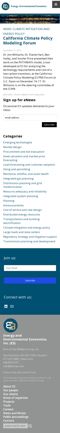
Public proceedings (15, 417)
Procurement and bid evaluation (23, 151)
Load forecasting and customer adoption (29, 164)
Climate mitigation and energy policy (28, 94)
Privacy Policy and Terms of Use (19, 372)
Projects (8, 401)
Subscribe (30, 280)
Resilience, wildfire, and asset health (26, 174)
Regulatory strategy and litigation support (30, 236)
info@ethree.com (13, 366)
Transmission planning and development (29, 241)
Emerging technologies (17, 142)
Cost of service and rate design (22, 210)
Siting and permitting (16, 169)
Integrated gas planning (18, 178)
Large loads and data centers (21, 232)
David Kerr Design (36, 380)
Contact (8, 420)
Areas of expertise (15, 398)
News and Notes (14, 413)
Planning (8, 201)
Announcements (13, 205)
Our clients (10, 394)
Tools (7, 405)
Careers (8, 409)
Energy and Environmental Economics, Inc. (29, 377)
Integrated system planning (20, 196)
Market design (12, 147)
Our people (10, 390)
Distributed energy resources (21, 214)
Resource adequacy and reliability (25, 191)
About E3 (9, 386)
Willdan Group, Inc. (28, 349)
